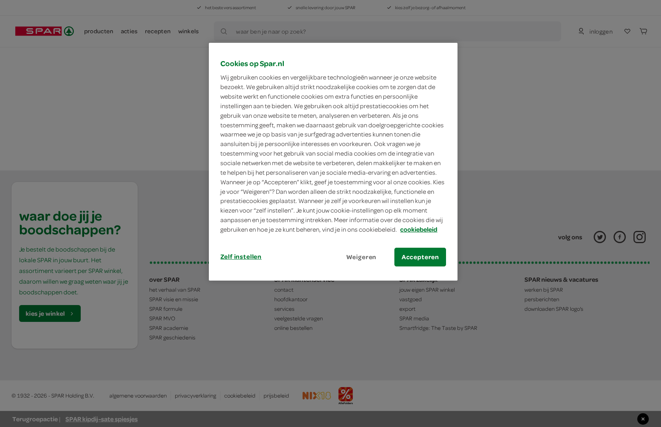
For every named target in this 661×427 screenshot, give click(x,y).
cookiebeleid (418, 229)
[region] (333, 162)
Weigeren (361, 257)
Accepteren (420, 257)
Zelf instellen (241, 256)
